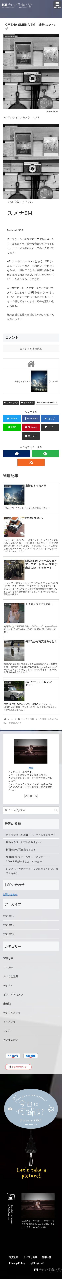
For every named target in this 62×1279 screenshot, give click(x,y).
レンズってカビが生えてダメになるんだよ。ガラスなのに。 (32, 871)
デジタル (8, 985)
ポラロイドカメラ (13, 994)
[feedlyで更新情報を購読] (45, 453)
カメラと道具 (12, 402)
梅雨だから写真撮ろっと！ (21, 849)
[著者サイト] (16, 453)
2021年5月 (9, 934)
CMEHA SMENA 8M (48, 402)
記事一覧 (46, 1257)
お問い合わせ (10, 894)
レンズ (7, 1030)
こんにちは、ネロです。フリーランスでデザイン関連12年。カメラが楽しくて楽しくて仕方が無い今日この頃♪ (37, 1224)
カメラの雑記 (10, 1039)
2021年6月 (9, 925)
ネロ (31, 768)
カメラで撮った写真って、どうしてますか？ (31, 834)
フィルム (8, 967)
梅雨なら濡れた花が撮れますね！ (24, 842)
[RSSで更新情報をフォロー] (31, 462)
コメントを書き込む (31, 348)
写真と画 (8, 958)
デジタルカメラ (12, 1012)
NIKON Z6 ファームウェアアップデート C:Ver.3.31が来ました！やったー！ (28, 859)
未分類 (7, 1003)
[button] (56, 810)
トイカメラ (29, 402)
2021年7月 (9, 916)
